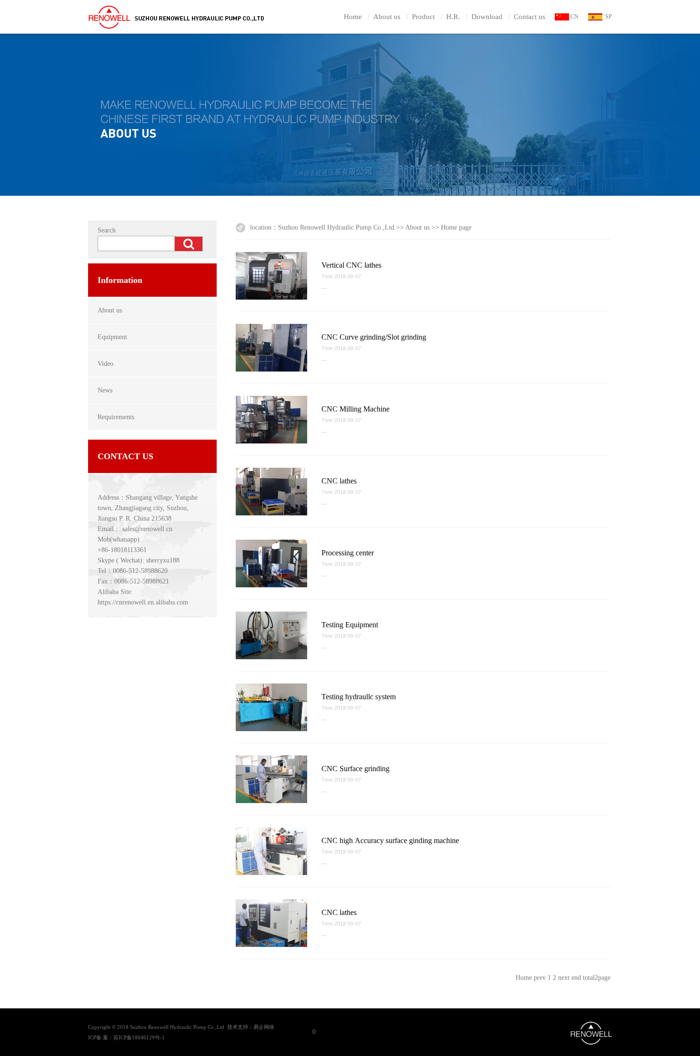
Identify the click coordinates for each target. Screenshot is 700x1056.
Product (423, 16)
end (576, 977)
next (564, 977)
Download (486, 16)
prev (540, 977)
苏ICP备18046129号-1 (139, 1037)
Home (353, 16)
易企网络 (263, 1027)
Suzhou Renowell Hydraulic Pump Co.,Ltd (336, 227)
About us (386, 16)
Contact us (529, 16)
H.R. (453, 16)
